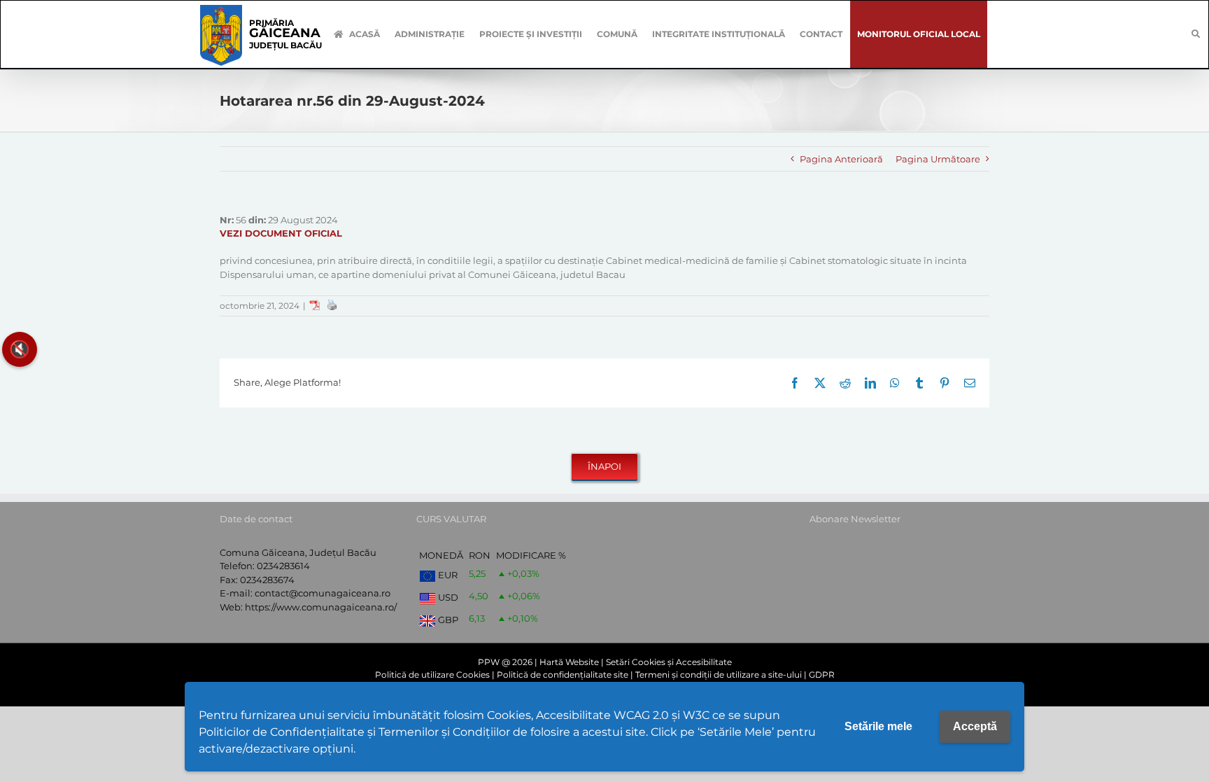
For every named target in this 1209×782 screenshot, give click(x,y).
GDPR (822, 674)
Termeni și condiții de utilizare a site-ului (718, 674)
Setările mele (878, 726)
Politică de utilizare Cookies (432, 674)
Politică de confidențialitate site (562, 674)
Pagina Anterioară (841, 159)
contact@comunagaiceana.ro (322, 593)
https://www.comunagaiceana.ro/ (321, 607)
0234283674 (267, 579)
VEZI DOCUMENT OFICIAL (281, 233)
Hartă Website (569, 662)
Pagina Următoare (938, 159)
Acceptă (975, 726)
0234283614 (283, 565)
